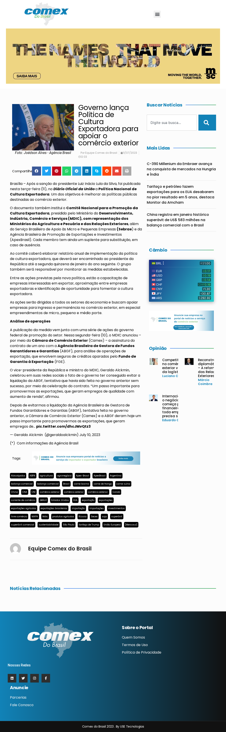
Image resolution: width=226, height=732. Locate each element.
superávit (116, 516)
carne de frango (103, 483)
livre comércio (19, 516)
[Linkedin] (12, 678)
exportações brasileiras (54, 508)
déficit (43, 500)
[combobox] (172, 123)
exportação (88, 500)
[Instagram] (34, 678)
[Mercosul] (131, 524)
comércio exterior (50, 492)
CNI (34, 492)
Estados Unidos (60, 500)
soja (104, 516)
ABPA (32, 475)
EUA (75, 500)
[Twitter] (23, 678)
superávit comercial (22, 524)
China (14, 492)
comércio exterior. (98, 492)
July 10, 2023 (89, 434)
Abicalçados (18, 475)
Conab (116, 492)
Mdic (45, 516)
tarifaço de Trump (89, 524)
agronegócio (64, 475)
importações (96, 508)
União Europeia (112, 524)
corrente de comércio (23, 500)
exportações (106, 500)
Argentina (115, 475)
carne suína (123, 483)
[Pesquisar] (207, 123)
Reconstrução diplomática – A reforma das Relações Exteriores (210, 368)
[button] (157, 14)
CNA (24, 492)
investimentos (116, 508)
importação (78, 508)
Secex (94, 516)
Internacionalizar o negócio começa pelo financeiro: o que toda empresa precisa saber (177, 406)
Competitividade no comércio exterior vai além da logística (177, 366)
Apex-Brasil (82, 475)
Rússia (83, 516)
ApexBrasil (99, 475)
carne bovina (81, 483)
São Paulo (68, 524)
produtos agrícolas (63, 516)
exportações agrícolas (23, 508)
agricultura (46, 475)
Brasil (66, 483)
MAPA (35, 516)
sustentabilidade (48, 524)
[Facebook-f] (45, 678)
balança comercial (22, 483)
